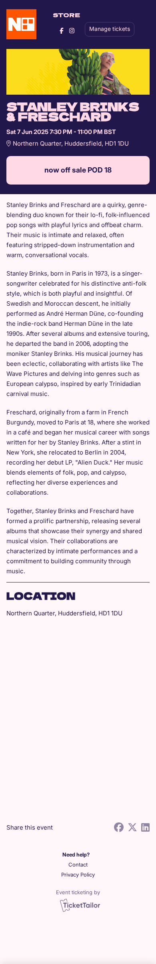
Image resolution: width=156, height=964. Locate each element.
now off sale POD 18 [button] (78, 170)
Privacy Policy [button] (78, 874)
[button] (78, 865)
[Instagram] (71, 31)
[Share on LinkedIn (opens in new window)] (145, 827)
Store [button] (66, 14)
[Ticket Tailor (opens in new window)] (80, 905)
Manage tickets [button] (109, 29)
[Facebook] (61, 31)
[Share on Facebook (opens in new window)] (119, 827)
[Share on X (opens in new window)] (132, 827)
